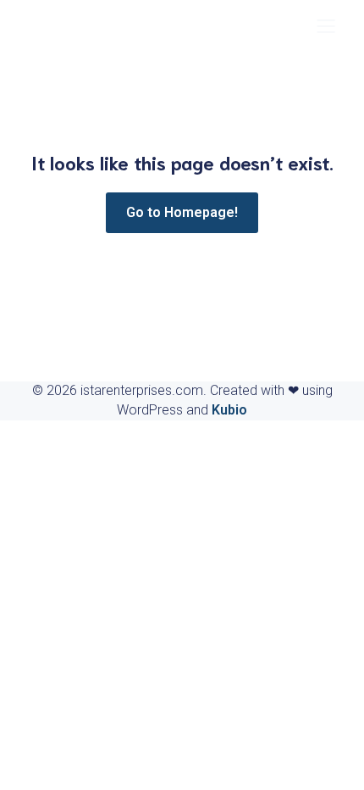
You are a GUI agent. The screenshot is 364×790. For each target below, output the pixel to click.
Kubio (229, 410)
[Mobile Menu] (326, 25)
